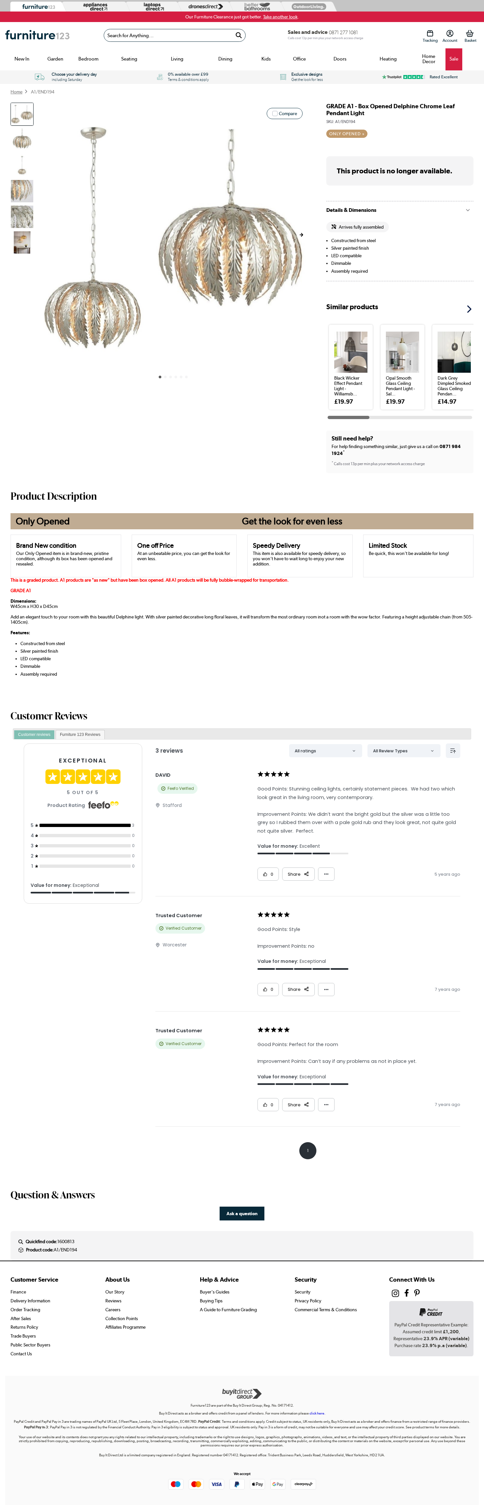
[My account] (450, 33)
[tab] (34, 735)
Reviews (113, 1300)
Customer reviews (34, 734)
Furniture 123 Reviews (80, 734)
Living (177, 59)
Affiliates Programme (125, 1327)
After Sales (21, 1318)
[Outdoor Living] (307, 6)
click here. (317, 1413)
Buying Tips (211, 1300)
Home (16, 91)
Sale (453, 59)
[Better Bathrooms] (256, 7)
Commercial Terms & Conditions (326, 1309)
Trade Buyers (23, 1336)
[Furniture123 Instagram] (395, 1294)
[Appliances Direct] (94, 7)
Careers (113, 1309)
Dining (225, 59)
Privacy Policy (308, 1300)
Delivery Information (30, 1300)
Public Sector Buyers (30, 1344)
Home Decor (428, 58)
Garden (55, 59)
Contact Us (21, 1353)
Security (302, 1291)
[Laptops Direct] (152, 7)
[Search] (238, 35)
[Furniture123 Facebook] (406, 1294)
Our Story (114, 1291)
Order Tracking (25, 1309)
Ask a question (242, 1213)
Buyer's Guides (214, 1291)
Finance (18, 1291)
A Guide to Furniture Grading (228, 1309)
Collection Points (121, 1318)
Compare (288, 113)
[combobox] (174, 35)
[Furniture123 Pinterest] (417, 1294)
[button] (301, 235)
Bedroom (88, 59)
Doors (340, 59)
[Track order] (430, 33)
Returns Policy (24, 1327)
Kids (266, 59)
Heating (388, 59)
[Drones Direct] (204, 7)
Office (299, 59)
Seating (129, 59)
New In (21, 59)
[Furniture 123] (37, 7)
